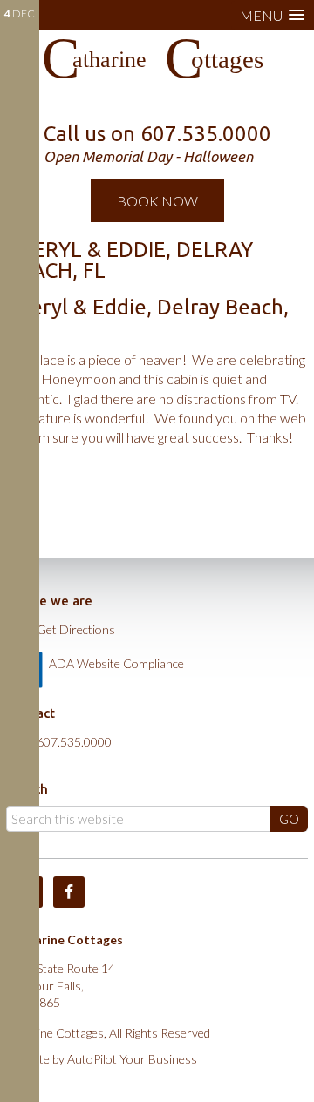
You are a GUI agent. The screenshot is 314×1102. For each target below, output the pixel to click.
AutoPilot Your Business (132, 1058)
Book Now (157, 201)
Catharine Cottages (157, 65)
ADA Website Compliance (116, 663)
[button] (272, 15)
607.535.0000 (74, 741)
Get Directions (76, 629)
